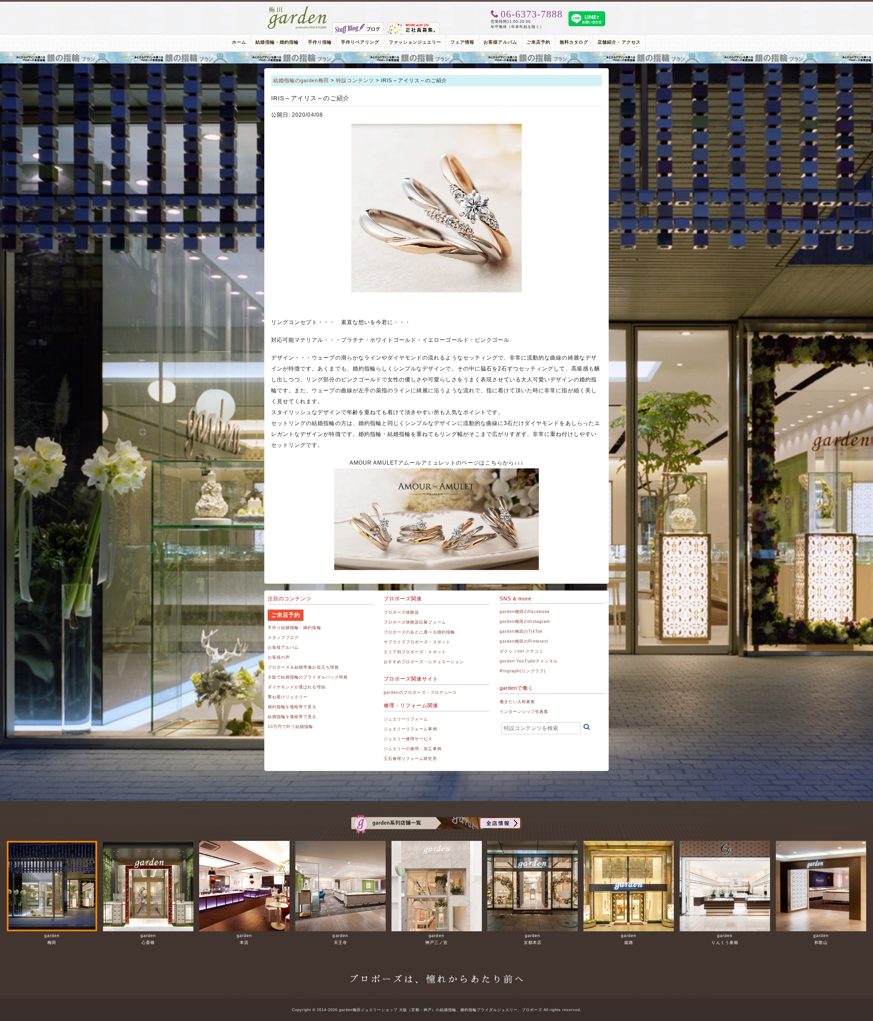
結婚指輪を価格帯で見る (292, 716)
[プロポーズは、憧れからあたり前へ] (436, 972)
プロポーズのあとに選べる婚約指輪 (419, 632)
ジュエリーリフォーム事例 (410, 729)
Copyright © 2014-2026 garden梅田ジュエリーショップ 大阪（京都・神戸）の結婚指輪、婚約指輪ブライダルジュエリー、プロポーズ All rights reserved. (436, 1010)
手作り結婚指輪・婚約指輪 (294, 627)
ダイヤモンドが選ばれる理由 (297, 687)
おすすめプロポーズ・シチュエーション (424, 661)
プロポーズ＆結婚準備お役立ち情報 (303, 667)
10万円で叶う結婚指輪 (290, 726)
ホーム (239, 42)
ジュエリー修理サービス (408, 738)
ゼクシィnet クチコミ (522, 651)
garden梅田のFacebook (525, 611)
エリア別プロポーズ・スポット (415, 652)
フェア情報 (462, 42)
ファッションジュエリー (415, 42)
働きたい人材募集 (517, 701)
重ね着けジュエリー (288, 697)
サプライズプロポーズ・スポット (417, 642)
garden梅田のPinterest (524, 641)
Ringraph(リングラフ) (523, 671)
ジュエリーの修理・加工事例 (413, 748)
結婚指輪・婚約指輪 (276, 42)
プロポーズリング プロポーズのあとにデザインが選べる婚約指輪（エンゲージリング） (436, 57)
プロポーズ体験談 (401, 612)
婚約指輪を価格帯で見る (292, 706)
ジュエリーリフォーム (406, 719)
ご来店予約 (538, 42)
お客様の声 (279, 657)
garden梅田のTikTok (521, 631)
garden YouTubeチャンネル (529, 661)
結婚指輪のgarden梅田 (301, 80)
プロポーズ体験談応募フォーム (415, 622)
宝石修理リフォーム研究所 (410, 758)
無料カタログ (574, 42)
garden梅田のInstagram (525, 621)
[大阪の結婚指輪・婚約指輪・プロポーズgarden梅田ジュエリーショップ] (297, 8)
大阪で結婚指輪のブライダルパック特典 (308, 677)
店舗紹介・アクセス (618, 42)
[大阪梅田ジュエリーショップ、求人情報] (413, 25)
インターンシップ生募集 (524, 711)
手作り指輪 (320, 42)
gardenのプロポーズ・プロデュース (420, 692)
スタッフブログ (283, 637)
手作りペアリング (360, 42)
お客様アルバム (500, 42)
